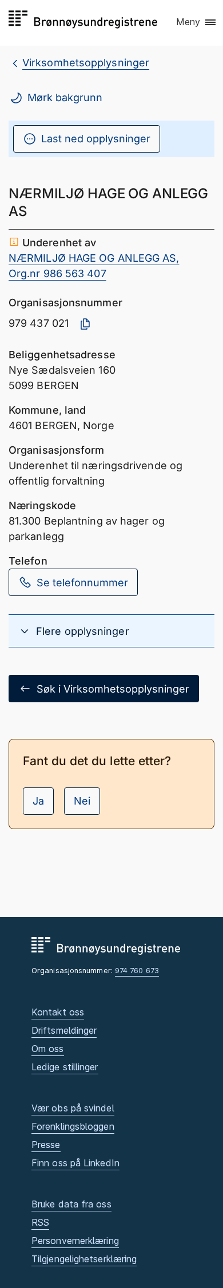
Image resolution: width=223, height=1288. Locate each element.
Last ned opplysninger (95, 139)
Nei (82, 801)
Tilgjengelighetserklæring (84, 1259)
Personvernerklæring (75, 1240)
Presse (46, 1144)
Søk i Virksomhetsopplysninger (113, 689)
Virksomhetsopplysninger (85, 63)
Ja (38, 801)
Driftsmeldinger (64, 1030)
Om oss (47, 1048)
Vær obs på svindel (72, 1108)
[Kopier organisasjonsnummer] (85, 324)
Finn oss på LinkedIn (75, 1163)
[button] (196, 22)
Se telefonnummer (82, 583)
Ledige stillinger (64, 1067)
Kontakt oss (57, 1012)
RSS (40, 1222)
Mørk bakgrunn (64, 97)
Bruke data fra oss (71, 1204)
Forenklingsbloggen (72, 1126)
